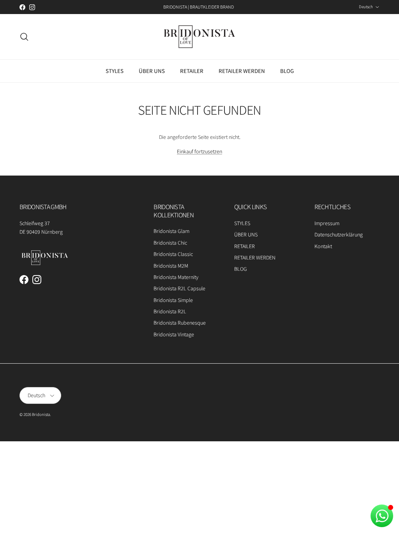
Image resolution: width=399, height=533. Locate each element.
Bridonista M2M (171, 265)
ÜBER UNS (152, 71)
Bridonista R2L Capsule (179, 288)
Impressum (326, 223)
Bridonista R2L (170, 311)
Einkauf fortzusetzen (199, 151)
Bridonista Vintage (174, 334)
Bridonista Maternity (176, 277)
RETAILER (191, 71)
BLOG (287, 71)
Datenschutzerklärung (338, 234)
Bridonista (41, 414)
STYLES (115, 71)
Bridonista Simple (173, 300)
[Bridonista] (199, 37)
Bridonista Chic (170, 242)
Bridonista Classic (173, 254)
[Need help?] (382, 516)
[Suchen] (24, 36)
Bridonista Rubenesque (180, 322)
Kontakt (323, 246)
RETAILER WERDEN (242, 71)
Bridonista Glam (171, 231)
